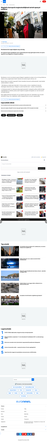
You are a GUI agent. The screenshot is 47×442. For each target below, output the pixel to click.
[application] (23, 25)
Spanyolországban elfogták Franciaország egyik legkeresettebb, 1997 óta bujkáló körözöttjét (19, 108)
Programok (26, 419)
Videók (2, 419)
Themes (2, 406)
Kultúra (25, 416)
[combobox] (23, 379)
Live (44, 1)
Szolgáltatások (4, 426)
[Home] (1, 4)
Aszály (16, 393)
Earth (25, 411)
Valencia (20, 115)
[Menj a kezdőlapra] (4, 1)
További (2, 429)
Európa (2, 408)
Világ (7, 4)
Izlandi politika (29, 393)
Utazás (2, 416)
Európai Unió (28, 390)
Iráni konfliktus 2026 (29, 387)
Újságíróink (3, 421)
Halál (4, 115)
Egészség (26, 413)
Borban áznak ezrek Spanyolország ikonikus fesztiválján (12, 110)
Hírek (4, 4)
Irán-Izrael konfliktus (17, 387)
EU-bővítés (23, 396)
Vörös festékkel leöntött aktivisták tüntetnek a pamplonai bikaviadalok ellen (16, 105)
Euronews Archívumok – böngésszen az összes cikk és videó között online (34, 422)
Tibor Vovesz (4, 41)
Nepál (10, 393)
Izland (36, 390)
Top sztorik (5, 244)
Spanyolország (11, 4)
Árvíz (21, 390)
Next (2, 413)
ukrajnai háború (13, 390)
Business (2, 411)
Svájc (37, 393)
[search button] (33, 379)
